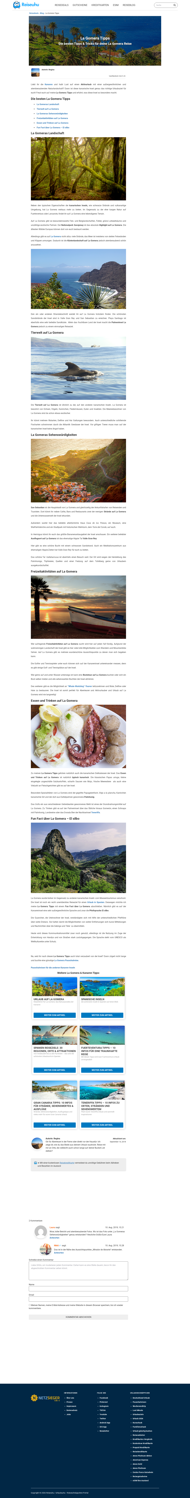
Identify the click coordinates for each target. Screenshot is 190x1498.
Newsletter (104, 1431)
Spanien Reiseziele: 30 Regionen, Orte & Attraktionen (55, 1049)
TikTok (102, 1410)
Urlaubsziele (138, 1414)
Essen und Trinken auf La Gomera (52, 123)
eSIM (116, 5)
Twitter (103, 1419)
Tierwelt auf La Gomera (48, 109)
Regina (51, 70)
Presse (70, 1402)
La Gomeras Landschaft (48, 104)
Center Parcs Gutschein (143, 1472)
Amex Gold (137, 1464)
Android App (105, 1423)
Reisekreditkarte (67, 1163)
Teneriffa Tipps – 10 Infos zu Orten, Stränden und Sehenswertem (100, 1106)
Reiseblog (129, 5)
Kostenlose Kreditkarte (143, 1443)
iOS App (103, 1427)
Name (31, 1284)
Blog (42, 13)
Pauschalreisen (139, 1402)
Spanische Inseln (92, 999)
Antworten (54, 1238)
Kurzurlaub (137, 1423)
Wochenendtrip (139, 1406)
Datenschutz (72, 1410)
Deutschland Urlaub (141, 1398)
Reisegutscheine (140, 1476)
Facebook (104, 1398)
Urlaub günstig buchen (142, 1431)
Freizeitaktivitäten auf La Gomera (52, 118)
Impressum (71, 1406)
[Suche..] (175, 5)
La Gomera (56, 236)
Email (31, 1295)
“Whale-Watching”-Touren (80, 686)
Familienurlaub (139, 1427)
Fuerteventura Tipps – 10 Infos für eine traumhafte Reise (99, 1051)
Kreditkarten (100, 5)
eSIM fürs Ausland (141, 1481)
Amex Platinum (139, 1468)
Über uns (70, 1398)
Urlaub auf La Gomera (49, 999)
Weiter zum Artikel (54, 1015)
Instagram (104, 1406)
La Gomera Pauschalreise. (66, 960)
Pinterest (104, 1402)
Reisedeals (62, 5)
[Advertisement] (77, 1199)
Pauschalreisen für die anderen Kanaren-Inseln (53, 967)
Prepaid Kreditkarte (141, 1447)
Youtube (103, 1414)
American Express (140, 1460)
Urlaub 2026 (138, 1419)
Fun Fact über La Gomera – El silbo (53, 127)
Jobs (69, 1414)
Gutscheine (80, 5)
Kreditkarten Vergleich (142, 1439)
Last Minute (138, 1410)
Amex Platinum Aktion (142, 1456)
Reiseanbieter (139, 1435)
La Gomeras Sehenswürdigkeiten (52, 113)
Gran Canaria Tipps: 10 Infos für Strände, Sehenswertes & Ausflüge (53, 1106)
